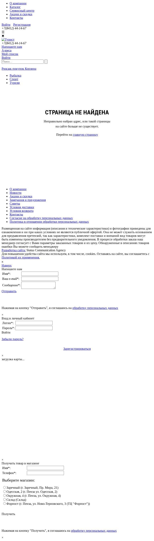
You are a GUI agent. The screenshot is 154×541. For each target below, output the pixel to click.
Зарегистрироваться (77, 348)
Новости (15, 192)
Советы (15, 203)
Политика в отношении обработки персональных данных (49, 221)
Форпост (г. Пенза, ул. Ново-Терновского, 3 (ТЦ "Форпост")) (48, 503)
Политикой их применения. (21, 257)
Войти (6, 24)
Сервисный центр (22, 10)
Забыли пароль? (12, 339)
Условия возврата (21, 210)
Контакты (16, 18)
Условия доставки (22, 207)
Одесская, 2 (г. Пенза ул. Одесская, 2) (31, 491)
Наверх (7, 265)
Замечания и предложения (28, 200)
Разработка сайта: (14, 250)
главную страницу (85, 134)
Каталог (15, 7)
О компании (18, 3)
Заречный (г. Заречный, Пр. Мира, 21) (32, 487)
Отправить (9, 291)
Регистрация (21, 24)
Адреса (6, 50)
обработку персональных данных (95, 308)
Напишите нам (12, 46)
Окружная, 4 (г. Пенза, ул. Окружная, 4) (33, 495)
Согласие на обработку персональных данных (41, 218)
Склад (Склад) (16, 499)
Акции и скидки (21, 14)
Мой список (10, 54)
